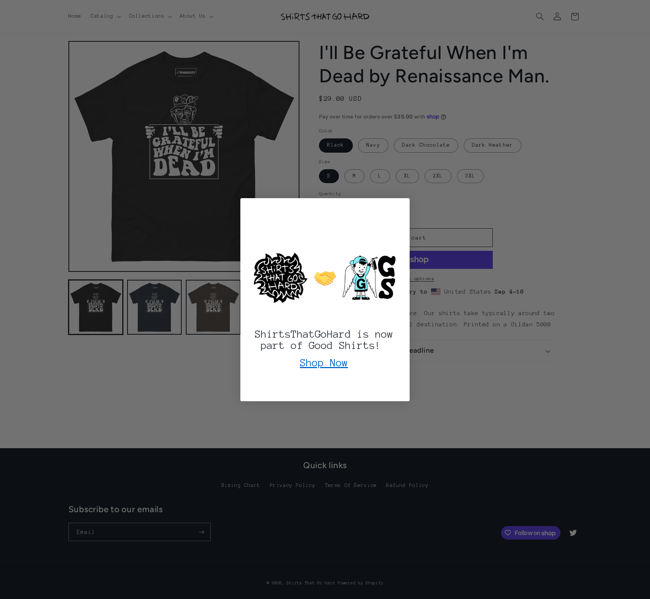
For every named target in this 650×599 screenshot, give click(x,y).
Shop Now (324, 362)
